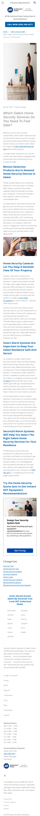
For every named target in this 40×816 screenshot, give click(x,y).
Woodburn (24, 611)
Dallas (9, 619)
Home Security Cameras (12, 580)
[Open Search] (35, 3)
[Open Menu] (3, 3)
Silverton (24, 619)
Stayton (10, 632)
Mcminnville (11, 611)
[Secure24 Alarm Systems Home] (20, 10)
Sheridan (10, 615)
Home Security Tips (11, 569)
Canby (23, 615)
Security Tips (8, 566)
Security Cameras (10, 574)
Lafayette (24, 624)
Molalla (9, 624)
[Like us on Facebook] (5, 776)
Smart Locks (8, 577)
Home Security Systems (12, 571)
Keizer (23, 628)
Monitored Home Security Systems (17, 585)
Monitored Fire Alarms (12, 582)
